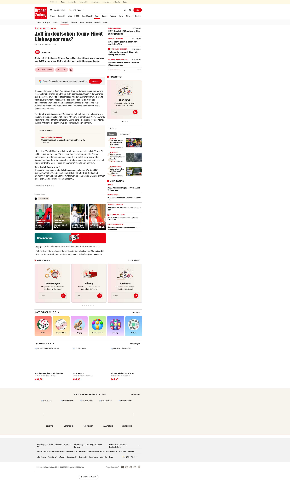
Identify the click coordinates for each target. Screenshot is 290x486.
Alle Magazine (135, 394)
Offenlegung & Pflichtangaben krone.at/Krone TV (53, 446)
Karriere (131, 451)
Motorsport (46, 22)
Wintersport (64, 22)
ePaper (63, 2)
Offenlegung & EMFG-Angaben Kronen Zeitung (88, 446)
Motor (128, 16)
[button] (132, 16)
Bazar (125, 2)
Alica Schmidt (44, 198)
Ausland (113, 16)
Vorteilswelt (53, 2)
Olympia (38, 44)
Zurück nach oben (88, 477)
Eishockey (74, 22)
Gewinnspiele (83, 2)
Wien (70, 16)
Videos (105, 22)
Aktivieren (95, 81)
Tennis (82, 22)
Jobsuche (117, 2)
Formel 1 (55, 22)
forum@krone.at (90, 254)
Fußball (38, 22)
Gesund (104, 16)
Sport (97, 16)
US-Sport (89, 22)
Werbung (122, 451)
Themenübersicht (97, 251)
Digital (121, 16)
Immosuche (106, 2)
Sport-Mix (97, 22)
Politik (76, 16)
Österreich (61, 16)
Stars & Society (87, 16)
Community (72, 2)
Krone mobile (95, 2)
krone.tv (138, 16)
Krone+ (52, 16)
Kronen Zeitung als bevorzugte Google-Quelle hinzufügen (70, 81)
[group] (43, 217)
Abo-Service (41, 457)
